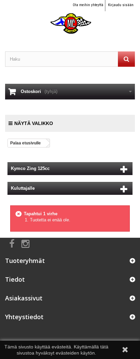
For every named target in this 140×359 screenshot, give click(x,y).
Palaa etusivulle (25, 143)
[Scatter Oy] (70, 17)
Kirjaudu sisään (121, 5)
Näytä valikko (33, 123)
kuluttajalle (23, 188)
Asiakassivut (23, 298)
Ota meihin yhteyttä (88, 5)
